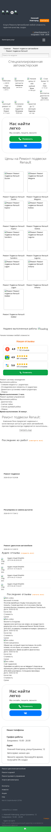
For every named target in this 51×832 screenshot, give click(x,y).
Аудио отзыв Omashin (15, 558)
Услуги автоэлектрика (10, 780)
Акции (4, 793)
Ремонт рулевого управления (13, 776)
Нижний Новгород (34, 19)
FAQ (3, 797)
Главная (7, 48)
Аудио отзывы (11, 552)
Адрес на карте (9, 821)
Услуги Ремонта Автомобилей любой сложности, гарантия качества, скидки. (24, 26)
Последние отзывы (19, 594)
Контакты (44, 20)
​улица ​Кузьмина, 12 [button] (41, 32)
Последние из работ (15, 440)
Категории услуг (8, 40)
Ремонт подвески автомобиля (25, 48)
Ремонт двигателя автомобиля (14, 769)
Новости (5, 789)
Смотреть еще (25, 430)
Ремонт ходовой (8, 772)
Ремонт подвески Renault (17, 51)
